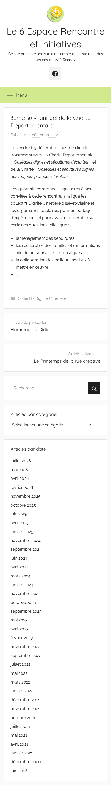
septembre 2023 (26, 611)
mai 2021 (19, 735)
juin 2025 (19, 513)
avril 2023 (20, 629)
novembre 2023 (26, 593)
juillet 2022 (20, 664)
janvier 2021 (22, 752)
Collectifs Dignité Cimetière (42, 298)
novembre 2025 (26, 496)
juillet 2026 (21, 460)
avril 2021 (19, 744)
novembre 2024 (26, 540)
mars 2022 (20, 682)
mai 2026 (19, 469)
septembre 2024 (26, 549)
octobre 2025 (23, 505)
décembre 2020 (26, 761)
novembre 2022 (25, 646)
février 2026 (22, 487)
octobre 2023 (23, 602)
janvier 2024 (22, 584)
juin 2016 (19, 770)
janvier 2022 (22, 690)
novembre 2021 (25, 708)
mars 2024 (20, 576)
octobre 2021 (23, 717)
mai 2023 (19, 620)
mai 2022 (19, 673)
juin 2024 (19, 558)
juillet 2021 (20, 726)
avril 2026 (20, 478)
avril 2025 (20, 522)
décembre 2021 (25, 699)
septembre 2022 (26, 655)
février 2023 (22, 637)
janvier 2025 (22, 531)
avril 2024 (20, 567)
